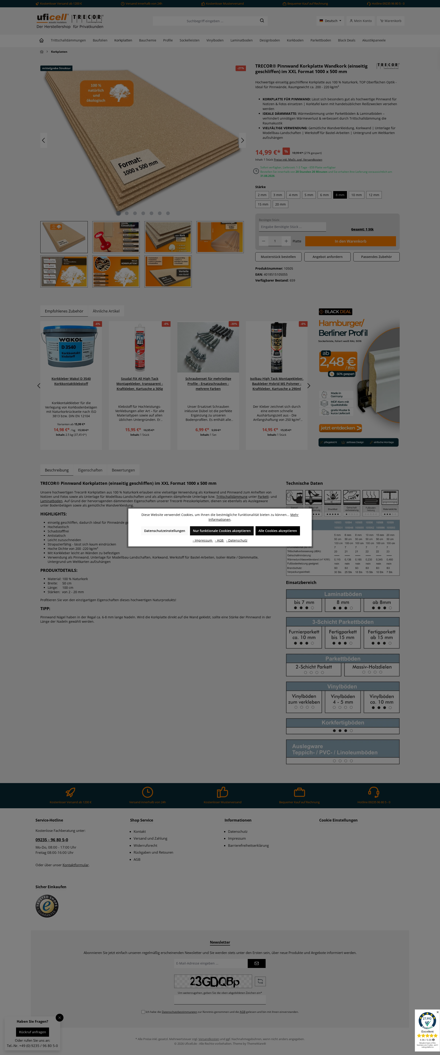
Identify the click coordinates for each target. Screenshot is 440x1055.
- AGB (219, 540)
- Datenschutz (237, 540)
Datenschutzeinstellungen (164, 531)
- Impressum (203, 540)
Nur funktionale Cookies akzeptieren (222, 531)
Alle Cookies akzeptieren (277, 531)
